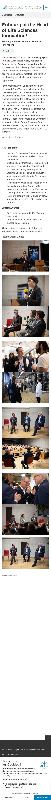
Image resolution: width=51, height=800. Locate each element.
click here (18, 137)
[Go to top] (48, 738)
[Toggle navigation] (46, 7)
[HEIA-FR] (21, 7)
